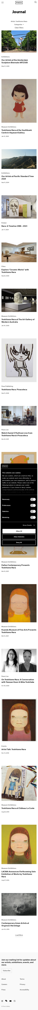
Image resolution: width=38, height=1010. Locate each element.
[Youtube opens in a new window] (10, 1001)
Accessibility (24, 990)
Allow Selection (19, 537)
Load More (19, 935)
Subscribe (6, 971)
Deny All (19, 542)
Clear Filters (19, 28)
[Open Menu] (2, 2)
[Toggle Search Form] (36, 2)
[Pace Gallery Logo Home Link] (19, 2)
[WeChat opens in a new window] (6, 1001)
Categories (18, 24)
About (3, 979)
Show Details (27, 525)
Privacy (22, 984)
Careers (4, 984)
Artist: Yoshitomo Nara (19, 21)
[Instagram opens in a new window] (2, 1001)
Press (3, 990)
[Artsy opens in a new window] (14, 1001)
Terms (22, 979)
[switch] (33, 505)
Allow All (19, 531)
